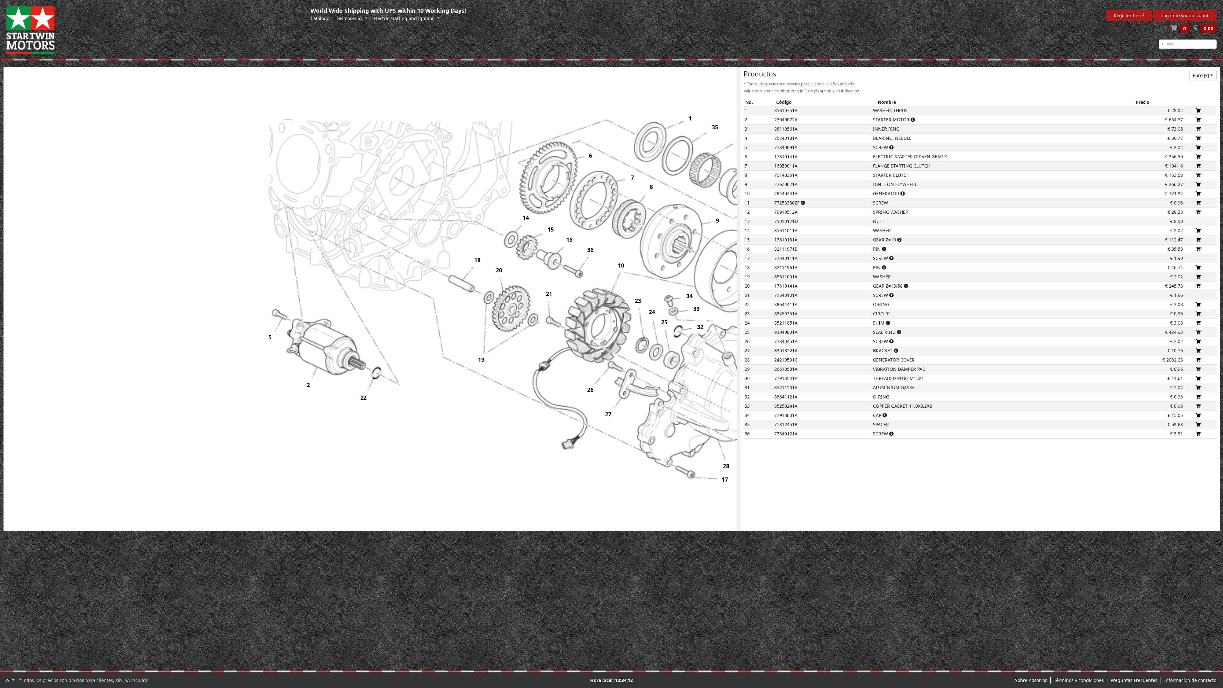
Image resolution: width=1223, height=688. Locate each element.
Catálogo (320, 18)
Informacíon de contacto (1190, 680)
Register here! (1129, 15)
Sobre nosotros (1031, 680)
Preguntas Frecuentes (1134, 680)
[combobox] (1203, 75)
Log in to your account (1185, 15)
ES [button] (7, 680)
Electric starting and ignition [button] (405, 18)
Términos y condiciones (1079, 680)
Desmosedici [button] (349, 18)
